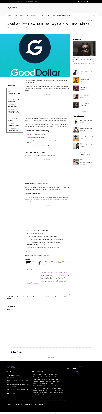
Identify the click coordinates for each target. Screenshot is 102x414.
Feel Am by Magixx (13, 130)
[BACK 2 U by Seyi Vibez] (76, 72)
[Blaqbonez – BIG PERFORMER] (84, 48)
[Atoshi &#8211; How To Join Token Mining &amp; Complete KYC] (48, 278)
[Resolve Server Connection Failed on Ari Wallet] (76, 154)
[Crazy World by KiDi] (76, 80)
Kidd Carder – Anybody (86, 120)
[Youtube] (87, 1)
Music (8, 382)
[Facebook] (78, 1)
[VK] (90, 28)
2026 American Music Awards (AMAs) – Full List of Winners (14, 93)
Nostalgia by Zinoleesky (14, 125)
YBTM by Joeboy (12, 106)
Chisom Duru (11, 27)
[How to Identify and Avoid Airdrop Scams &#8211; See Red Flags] (32, 276)
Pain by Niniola (84, 87)
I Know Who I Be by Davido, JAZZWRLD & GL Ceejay (14, 112)
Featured (81, 151)
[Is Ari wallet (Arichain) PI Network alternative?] (63, 278)
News (9, 90)
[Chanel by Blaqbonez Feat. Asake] (76, 138)
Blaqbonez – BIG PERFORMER (83, 59)
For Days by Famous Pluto (13, 375)
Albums (74, 57)
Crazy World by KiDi (85, 79)
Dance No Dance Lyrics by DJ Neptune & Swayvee (56, 296)
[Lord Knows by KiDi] (76, 96)
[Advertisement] (47, 105)
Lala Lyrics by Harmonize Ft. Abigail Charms (17, 384)
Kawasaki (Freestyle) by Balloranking (14, 100)
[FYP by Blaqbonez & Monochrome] (76, 105)
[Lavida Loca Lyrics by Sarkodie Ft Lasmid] (76, 146)
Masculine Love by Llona (86, 128)
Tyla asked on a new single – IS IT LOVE (17, 380)
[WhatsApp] (94, 28)
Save (88, 28)
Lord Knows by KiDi (85, 95)
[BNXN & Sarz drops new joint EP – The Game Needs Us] (76, 162)
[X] (84, 1)
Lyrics (9, 104)
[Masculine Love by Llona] (76, 130)
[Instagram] (81, 1)
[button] (93, 15)
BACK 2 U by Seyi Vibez (86, 71)
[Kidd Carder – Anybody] (76, 121)
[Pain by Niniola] (76, 88)
